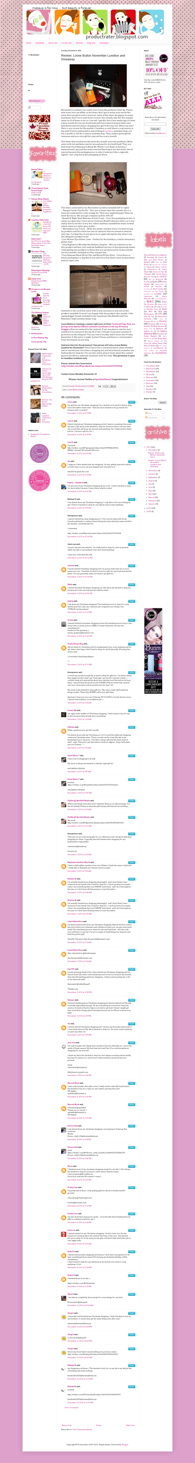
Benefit (147, 262)
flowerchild (73, 1126)
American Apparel (159, 255)
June (150, 487)
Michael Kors (162, 304)
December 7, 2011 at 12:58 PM (80, 992)
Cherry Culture (161, 267)
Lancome (148, 296)
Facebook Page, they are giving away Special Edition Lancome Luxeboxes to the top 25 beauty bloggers (98, 326)
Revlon (163, 321)
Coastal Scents (161, 274)
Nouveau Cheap (38, 251)
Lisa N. (70, 421)
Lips (148, 386)
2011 (148, 447)
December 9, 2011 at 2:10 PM (80, 1286)
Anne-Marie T (74, 755)
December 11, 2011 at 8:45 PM (80, 1327)
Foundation (151, 366)
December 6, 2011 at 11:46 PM (80, 636)
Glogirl (71, 1313)
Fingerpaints (159, 284)
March (151, 497)
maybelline (161, 353)
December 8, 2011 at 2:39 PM (80, 1118)
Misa (156, 307)
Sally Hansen (158, 326)
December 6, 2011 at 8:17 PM (79, 413)
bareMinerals (158, 348)
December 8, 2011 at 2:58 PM (79, 1158)
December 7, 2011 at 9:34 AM (80, 961)
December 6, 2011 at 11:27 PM (80, 612)
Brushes (149, 389)
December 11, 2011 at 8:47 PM (80, 1341)
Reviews (79, 43)
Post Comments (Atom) (82, 1429)
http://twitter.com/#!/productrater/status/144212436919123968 (92, 366)
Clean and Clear (158, 272)
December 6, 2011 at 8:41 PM (79, 453)
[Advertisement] (98, 1416)
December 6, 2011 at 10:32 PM (80, 558)
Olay (145, 316)
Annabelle (150, 257)
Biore (157, 262)
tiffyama (71, 727)
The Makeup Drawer (40, 312)
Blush (148, 374)
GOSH (146, 286)
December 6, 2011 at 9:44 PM (80, 491)
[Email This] (103, 386)
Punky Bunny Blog (75, 644)
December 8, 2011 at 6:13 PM (79, 1206)
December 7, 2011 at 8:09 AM (80, 914)
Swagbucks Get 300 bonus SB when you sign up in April (47, 227)
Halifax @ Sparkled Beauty (79, 800)
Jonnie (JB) (72, 710)
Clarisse (71, 565)
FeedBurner (161, 133)
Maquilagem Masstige (40, 270)
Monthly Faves (152, 309)
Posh (161, 319)
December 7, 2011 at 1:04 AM (80, 703)
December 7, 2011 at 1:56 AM (79, 748)
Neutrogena (149, 314)
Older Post (130, 1425)
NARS (164, 309)
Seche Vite (148, 329)
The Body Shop (160, 338)
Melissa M (72, 879)
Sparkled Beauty (103, 379)
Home (28, 43)
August (151, 481)
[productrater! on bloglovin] (36, 103)
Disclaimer (39, 43)
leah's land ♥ (36, 239)
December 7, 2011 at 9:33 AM (80, 942)
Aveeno (161, 257)
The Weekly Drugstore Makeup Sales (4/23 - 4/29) (47, 259)
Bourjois (155, 264)
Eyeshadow (150, 371)
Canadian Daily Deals (40, 220)
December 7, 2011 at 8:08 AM (80, 892)
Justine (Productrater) (78, 386)
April (150, 494)
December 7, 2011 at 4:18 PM (79, 1016)
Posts (149, 413)
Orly (152, 316)
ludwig (70, 601)
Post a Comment (72, 1407)
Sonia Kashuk (150, 336)
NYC (150, 311)
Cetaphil (164, 264)
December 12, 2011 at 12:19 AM (80, 1402)
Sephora (159, 329)
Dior (158, 277)
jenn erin (71, 1042)
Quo (155, 321)
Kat (69, 461)
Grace (70, 402)
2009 (149, 511)
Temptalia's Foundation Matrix (40, 435)
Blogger (125, 1444)
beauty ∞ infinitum (75, 482)
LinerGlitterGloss (75, 921)
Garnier (158, 286)
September (153, 477)
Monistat (164, 307)
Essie (154, 281)
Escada (146, 282)
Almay (146, 255)
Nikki (70, 584)
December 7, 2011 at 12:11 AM (80, 664)
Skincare (150, 383)
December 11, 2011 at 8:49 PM (80, 1357)
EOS (150, 279)
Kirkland (147, 294)
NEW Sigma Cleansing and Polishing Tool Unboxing (47, 359)
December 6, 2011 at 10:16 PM (80, 536)
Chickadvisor (152, 269)
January (151, 504)
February (152, 501)
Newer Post (67, 1425)
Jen (69, 1023)
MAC (150, 301)
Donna (70, 620)
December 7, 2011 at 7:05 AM (79, 871)
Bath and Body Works (153, 260)
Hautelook (147, 291)
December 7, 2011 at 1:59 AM (79, 771)
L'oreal (157, 293)
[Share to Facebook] (112, 386)
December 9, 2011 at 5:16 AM (80, 1244)
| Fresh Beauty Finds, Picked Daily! (39, 189)
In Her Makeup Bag (39, 337)
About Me (52, 43)
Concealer (150, 380)
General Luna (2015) (39, 273)
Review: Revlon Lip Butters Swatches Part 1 (156, 455)
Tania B (71, 1294)
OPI (160, 314)
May (150, 491)
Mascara (149, 377)
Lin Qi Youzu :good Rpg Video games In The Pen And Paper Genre (40, 243)
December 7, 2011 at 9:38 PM (79, 1075)
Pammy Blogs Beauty (40, 199)
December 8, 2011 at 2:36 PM (80, 1097)
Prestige (147, 321)
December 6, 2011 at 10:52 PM (80, 593)
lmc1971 (71, 969)
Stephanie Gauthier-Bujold (79, 862)
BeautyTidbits (37, 169)
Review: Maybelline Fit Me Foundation (47, 389)
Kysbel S (71, 1251)
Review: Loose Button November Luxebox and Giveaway (157, 463)
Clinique (147, 274)
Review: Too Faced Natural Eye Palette (47, 403)
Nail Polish (150, 369)
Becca (70, 1166)
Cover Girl (150, 277)
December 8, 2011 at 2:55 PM (79, 1139)
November (153, 470)
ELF (165, 276)
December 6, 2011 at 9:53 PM (79, 508)
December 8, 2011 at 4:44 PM (79, 1180)
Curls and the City (38, 342)
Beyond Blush (73, 1083)
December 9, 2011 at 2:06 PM (80, 1267)
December (153, 450)
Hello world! (36, 193)
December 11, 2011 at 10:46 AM (81, 1305)
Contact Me (66, 43)
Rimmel (151, 324)
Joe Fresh (159, 291)
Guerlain (147, 289)
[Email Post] (99, 386)
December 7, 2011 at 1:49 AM (79, 719)
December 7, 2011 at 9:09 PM (80, 1035)
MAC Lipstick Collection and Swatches (46, 417)
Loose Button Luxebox (76, 390)
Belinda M (72, 1365)
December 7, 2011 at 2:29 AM (80, 809)
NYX (160, 311)
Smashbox (160, 334)
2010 (148, 508)
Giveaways (104, 43)
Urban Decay (157, 343)
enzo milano (149, 350)
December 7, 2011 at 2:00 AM (80, 793)
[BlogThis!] (106, 386)
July (150, 484)
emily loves (36, 279)
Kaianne (71, 1000)
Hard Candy (158, 289)
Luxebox (109, 131)
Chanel (149, 267)
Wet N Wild (149, 346)
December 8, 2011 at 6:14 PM (79, 1222)
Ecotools (159, 279)
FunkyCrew (73, 1187)
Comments (152, 417)
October (152, 474)
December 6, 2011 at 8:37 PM (79, 434)
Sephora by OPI (150, 331)
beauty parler (36, 333)
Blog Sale (91, 43)
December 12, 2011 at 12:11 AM (80, 1379)
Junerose (71, 1230)
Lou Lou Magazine (160, 298)
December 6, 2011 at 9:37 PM (79, 475)
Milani (148, 307)
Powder (149, 392)
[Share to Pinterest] (114, 386)
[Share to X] (109, 386)
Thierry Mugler (154, 341)
